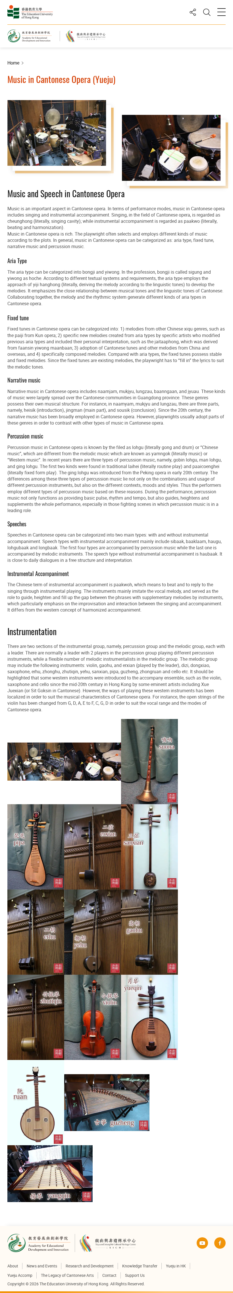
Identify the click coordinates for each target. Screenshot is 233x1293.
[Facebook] (220, 1243)
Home (13, 63)
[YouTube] (202, 1243)
